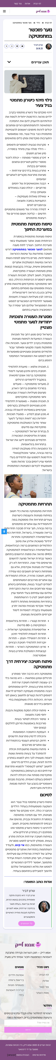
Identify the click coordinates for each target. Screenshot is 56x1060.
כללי (38, 23)
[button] (4, 11)
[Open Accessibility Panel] (4, 531)
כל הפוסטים (26, 923)
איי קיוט (19, 845)
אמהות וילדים (16, 975)
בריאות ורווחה (16, 980)
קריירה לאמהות (15, 990)
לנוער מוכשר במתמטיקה (27, 249)
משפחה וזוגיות (16, 985)
